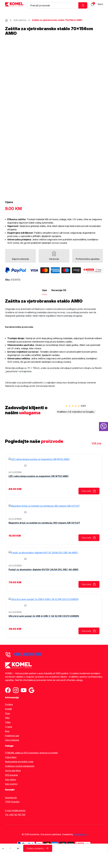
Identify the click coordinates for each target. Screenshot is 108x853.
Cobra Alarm (10, 757)
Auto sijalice (10, 779)
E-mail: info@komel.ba (15, 810)
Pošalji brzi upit (12, 736)
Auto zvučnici (11, 784)
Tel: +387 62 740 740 (15, 814)
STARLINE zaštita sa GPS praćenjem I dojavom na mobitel (31, 753)
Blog (7, 731)
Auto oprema (20, 20)
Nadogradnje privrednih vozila (19, 762)
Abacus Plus (80, 834)
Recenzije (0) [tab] (58, 290)
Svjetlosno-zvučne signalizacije (19, 766)
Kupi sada (86, 491)
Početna (9, 704)
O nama (8, 727)
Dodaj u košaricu (35, 848)
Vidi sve (96, 443)
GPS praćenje (11, 775)
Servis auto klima (13, 770)
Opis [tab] (44, 290)
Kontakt (8, 709)
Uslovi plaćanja (12, 740)
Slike (7, 718)
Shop (7, 713)
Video (8, 722)
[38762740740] (103, 426)
